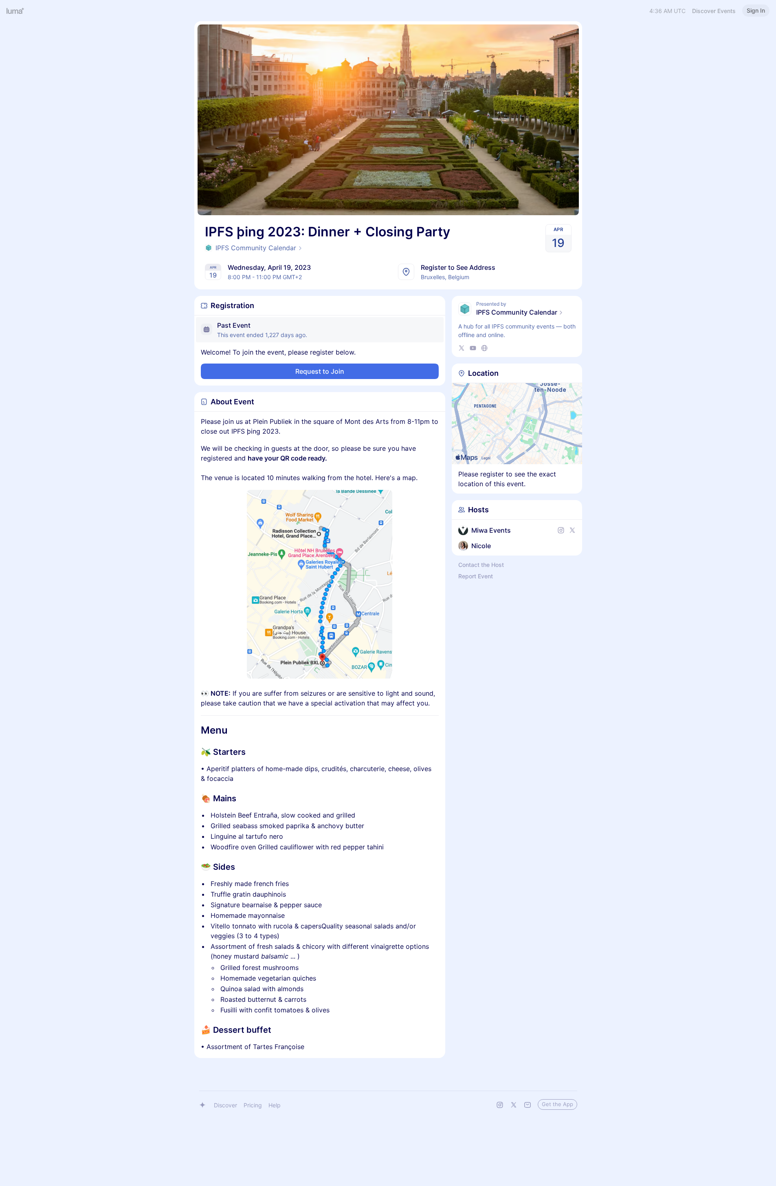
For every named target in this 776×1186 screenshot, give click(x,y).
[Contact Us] (527, 1105)
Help (274, 1105)
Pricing (253, 1105)
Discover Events (714, 10)
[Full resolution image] (319, 584)
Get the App (557, 1104)
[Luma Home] (15, 10)
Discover (225, 1105)
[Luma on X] (514, 1105)
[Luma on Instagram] (500, 1105)
